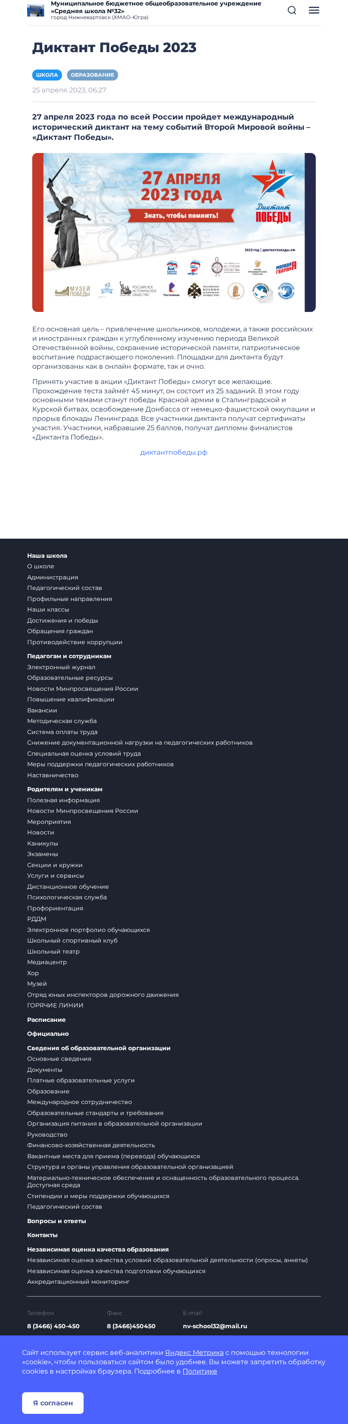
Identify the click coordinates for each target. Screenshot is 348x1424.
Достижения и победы (62, 620)
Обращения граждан (60, 631)
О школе (40, 566)
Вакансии (42, 710)
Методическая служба (62, 721)
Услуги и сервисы (55, 875)
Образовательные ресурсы (70, 677)
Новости (40, 832)
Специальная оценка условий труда (84, 753)
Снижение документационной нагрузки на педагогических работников (140, 742)
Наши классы (48, 609)
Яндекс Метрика (194, 1353)
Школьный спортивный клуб (72, 940)
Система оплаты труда (62, 732)
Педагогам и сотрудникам (69, 656)
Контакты (42, 1235)
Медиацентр (47, 962)
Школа (47, 75)
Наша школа (47, 555)
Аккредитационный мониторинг (78, 1281)
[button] (292, 10)
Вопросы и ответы (56, 1221)
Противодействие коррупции (75, 642)
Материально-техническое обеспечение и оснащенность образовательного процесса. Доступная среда (163, 1181)
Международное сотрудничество (79, 1102)
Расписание (46, 1020)
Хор (33, 973)
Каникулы (42, 843)
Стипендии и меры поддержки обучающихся (98, 1196)
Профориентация (55, 908)
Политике (199, 1371)
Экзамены (42, 854)
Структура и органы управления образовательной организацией (130, 1167)
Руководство (47, 1134)
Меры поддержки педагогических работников (100, 764)
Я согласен (53, 1403)
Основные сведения (59, 1058)
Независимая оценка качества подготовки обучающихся (116, 1271)
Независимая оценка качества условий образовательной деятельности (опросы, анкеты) (167, 1260)
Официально (48, 1033)
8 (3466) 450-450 (53, 1326)
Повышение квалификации (71, 699)
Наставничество (53, 775)
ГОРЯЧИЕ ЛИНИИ (55, 1005)
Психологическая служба (67, 897)
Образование (92, 75)
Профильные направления (69, 599)
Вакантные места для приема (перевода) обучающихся (113, 1156)
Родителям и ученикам (64, 789)
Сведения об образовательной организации (99, 1048)
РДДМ (36, 919)
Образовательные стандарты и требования (95, 1113)
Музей (37, 983)
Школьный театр (53, 951)
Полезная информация (63, 800)
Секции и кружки (55, 865)
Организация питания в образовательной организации (114, 1123)
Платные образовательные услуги (81, 1080)
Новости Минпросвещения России (82, 689)
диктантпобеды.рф (174, 452)
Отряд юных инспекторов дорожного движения (103, 994)
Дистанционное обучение (68, 886)
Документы (44, 1070)
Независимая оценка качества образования (98, 1249)
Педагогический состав (64, 588)
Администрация (52, 577)
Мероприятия (49, 822)
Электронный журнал (61, 667)
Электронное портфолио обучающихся (88, 930)
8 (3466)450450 (131, 1326)
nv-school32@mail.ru (215, 1326)
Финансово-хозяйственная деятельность (91, 1145)
